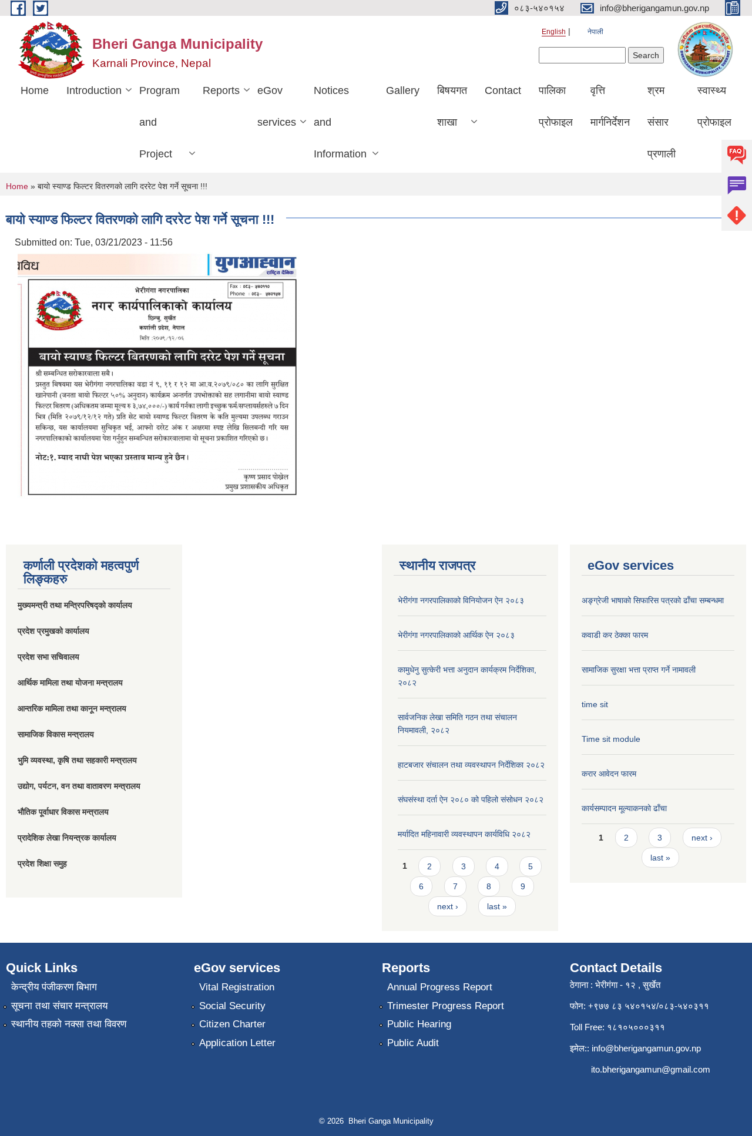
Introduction (94, 90)
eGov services (276, 106)
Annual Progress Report (439, 987)
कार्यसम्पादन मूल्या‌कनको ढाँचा (624, 808)
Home (35, 90)
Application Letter (237, 1042)
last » (497, 906)
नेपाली (595, 32)
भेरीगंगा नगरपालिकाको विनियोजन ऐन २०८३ (461, 600)
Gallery (402, 90)
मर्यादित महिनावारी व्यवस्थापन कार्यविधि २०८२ (464, 834)
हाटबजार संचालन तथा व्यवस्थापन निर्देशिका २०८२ (471, 764)
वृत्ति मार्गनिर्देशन (610, 106)
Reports (221, 90)
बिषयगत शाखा (452, 106)
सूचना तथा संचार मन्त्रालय (59, 1005)
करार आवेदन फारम (609, 773)
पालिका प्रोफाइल (556, 106)
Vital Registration (236, 987)
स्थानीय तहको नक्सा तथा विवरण (68, 1024)
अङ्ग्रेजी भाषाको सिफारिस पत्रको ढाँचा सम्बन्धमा (653, 600)
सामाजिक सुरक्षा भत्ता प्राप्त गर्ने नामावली (639, 669)
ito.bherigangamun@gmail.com (650, 1069)
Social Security (232, 1005)
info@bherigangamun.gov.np (646, 1048)
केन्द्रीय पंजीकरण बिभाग (54, 987)
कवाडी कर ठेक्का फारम (615, 635)
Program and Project (159, 122)
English (554, 32)
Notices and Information (340, 122)
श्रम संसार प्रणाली (661, 122)
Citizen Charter (232, 1024)
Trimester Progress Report (445, 1005)
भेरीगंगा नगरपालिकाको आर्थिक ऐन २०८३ (456, 635)
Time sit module (611, 739)
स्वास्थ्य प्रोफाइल (714, 106)
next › (447, 906)
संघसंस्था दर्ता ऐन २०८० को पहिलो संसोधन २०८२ (470, 799)
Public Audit (413, 1042)
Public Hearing (419, 1024)
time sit (595, 704)
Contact (503, 90)
